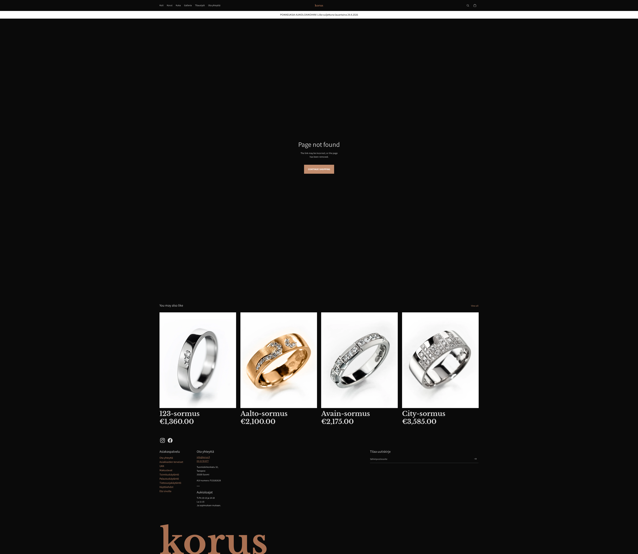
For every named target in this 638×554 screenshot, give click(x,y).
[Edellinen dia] (245, 360)
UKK (162, 466)
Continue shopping (319, 169)
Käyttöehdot (166, 487)
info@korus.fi (203, 457)
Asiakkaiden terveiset (171, 462)
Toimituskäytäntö (169, 474)
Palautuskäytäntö (169, 478)
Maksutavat (166, 470)
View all (474, 305)
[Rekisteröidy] (475, 459)
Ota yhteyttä (166, 458)
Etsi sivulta (165, 491)
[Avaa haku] (468, 5)
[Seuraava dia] (312, 360)
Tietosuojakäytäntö (170, 483)
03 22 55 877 (203, 461)
